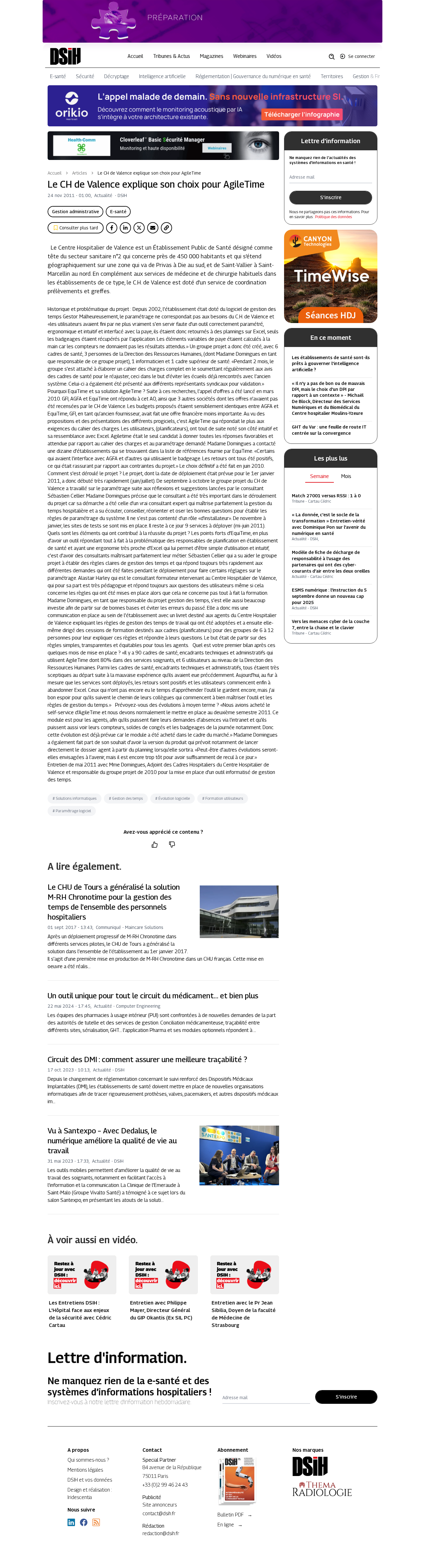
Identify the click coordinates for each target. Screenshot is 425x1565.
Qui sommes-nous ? (88, 1460)
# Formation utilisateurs (222, 798)
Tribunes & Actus (171, 56)
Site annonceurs (159, 1505)
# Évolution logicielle (172, 798)
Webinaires (245, 56)
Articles (79, 173)
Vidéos (274, 56)
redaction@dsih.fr (160, 1533)
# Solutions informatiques (74, 798)
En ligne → (230, 1525)
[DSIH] (324, 1466)
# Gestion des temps (126, 798)
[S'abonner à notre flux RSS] (96, 1522)
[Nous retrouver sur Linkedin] (71, 1522)
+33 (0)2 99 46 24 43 (165, 1485)
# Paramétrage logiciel (72, 810)
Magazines (211, 56)
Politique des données (333, 216)
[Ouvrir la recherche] (333, 56)
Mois (346, 476)
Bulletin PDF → (234, 1515)
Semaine (319, 476)
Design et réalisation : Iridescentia (90, 1493)
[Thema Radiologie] (324, 1488)
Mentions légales (85, 1470)
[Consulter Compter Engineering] (213, 21)
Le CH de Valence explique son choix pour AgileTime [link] (149, 173)
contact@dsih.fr (158, 1513)
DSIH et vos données (90, 1480)
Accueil (135, 56)
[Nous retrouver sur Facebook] (83, 1522)
